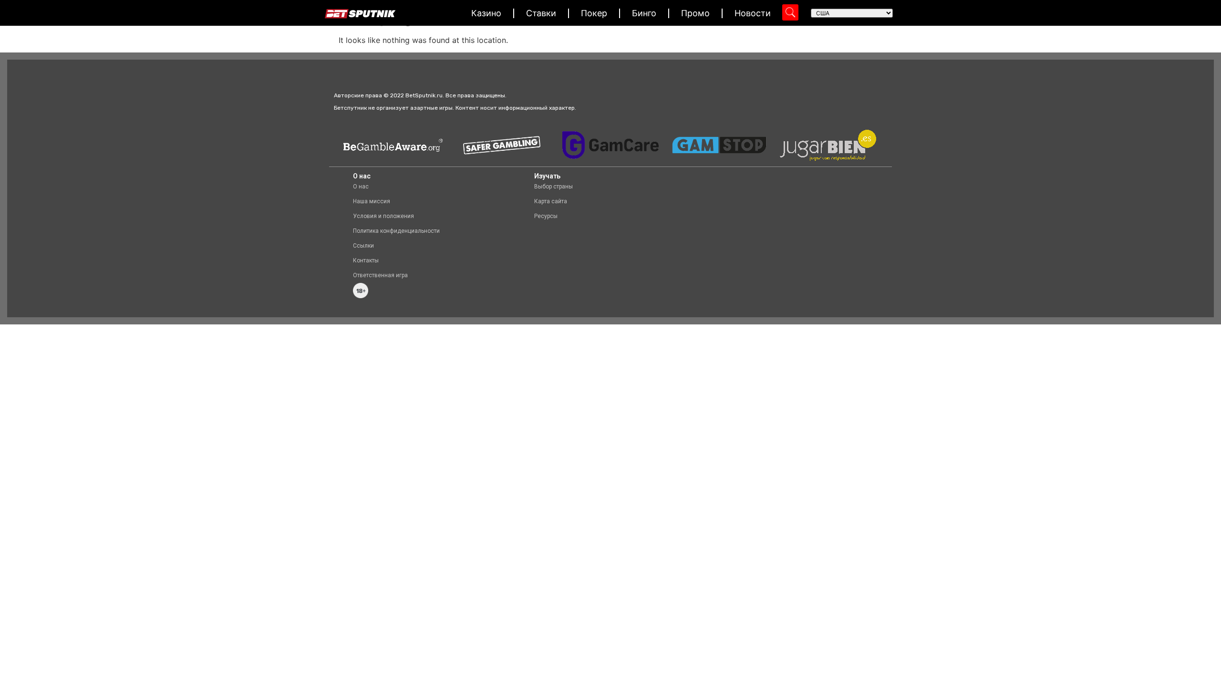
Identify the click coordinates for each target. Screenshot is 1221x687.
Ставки (541, 13)
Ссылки (363, 245)
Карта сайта (550, 201)
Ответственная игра (380, 275)
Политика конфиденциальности (396, 231)
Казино (486, 13)
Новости (753, 13)
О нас (361, 186)
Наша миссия (371, 201)
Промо (695, 13)
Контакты (366, 260)
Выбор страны (553, 186)
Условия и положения (383, 216)
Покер (594, 13)
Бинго (644, 13)
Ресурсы (546, 216)
